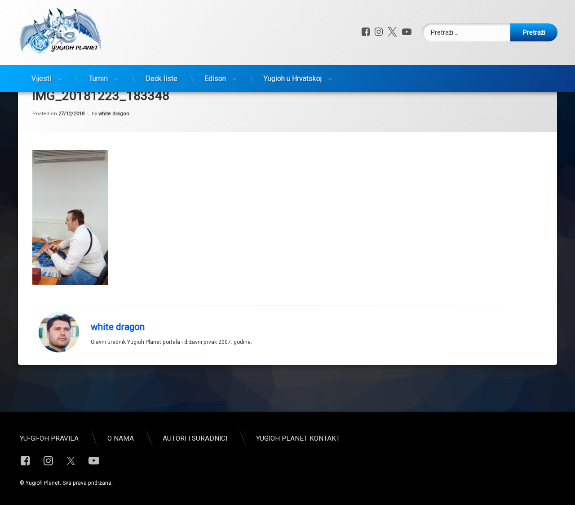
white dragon (113, 114)
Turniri (98, 78)
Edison (215, 78)
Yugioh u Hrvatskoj (293, 78)
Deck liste (161, 78)
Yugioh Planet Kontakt (298, 438)
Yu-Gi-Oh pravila (49, 438)
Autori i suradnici (195, 438)
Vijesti (41, 78)
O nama (120, 438)
